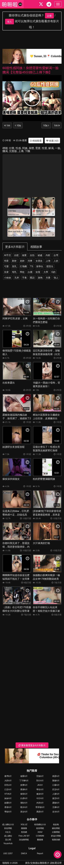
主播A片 (56, 807)
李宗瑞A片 (40, 807)
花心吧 (8, 839)
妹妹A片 (8, 798)
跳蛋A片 (56, 776)
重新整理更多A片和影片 (33, 745)
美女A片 (24, 811)
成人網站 (8, 835)
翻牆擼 (40, 839)
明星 (6, 260)
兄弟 (16, 277)
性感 (18, 148)
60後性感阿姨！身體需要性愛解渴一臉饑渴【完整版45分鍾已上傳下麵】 (30, 69)
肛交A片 (56, 789)
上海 (48, 260)
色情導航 (40, 828)
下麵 (27, 151)
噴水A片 (24, 807)
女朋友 (39, 260)
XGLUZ (24, 824)
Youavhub (7, 843)
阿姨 (24, 148)
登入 (9, 21)
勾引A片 (40, 798)
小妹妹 (7, 277)
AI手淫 (7, 255)
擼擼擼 (24, 828)
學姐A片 (8, 811)
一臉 (57, 148)
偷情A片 (24, 793)
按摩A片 (24, 784)
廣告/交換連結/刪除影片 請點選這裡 (43, 862)
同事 (30, 260)
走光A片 (56, 811)
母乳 (14, 271)
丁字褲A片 (24, 780)
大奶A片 (8, 780)
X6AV (40, 831)
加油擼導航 (24, 839)
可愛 (6, 266)
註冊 (49, 15)
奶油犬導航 (56, 835)
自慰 (16, 255)
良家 (6, 271)
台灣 (55, 255)
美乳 (14, 266)
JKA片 (40, 784)
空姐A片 (40, 776)
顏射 (14, 260)
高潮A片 (24, 789)
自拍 (32, 255)
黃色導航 (8, 828)
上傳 (20, 151)
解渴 (51, 148)
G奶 (53, 271)
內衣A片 (40, 802)
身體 (31, 148)
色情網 (24, 831)
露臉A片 (56, 802)
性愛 (44, 148)
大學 (45, 271)
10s (18, 125)
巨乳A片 (8, 784)
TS (31, 266)
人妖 (56, 260)
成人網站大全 (8, 824)
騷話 (32, 277)
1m (8, 125)
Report (40, 853)
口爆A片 (56, 784)
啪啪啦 (5, 862)
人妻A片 (56, 793)
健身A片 (40, 793)
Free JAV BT (24, 835)
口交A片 (8, 789)
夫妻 (48, 277)
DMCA (24, 853)
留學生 (39, 266)
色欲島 (56, 824)
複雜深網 (56, 839)
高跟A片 (40, 811)
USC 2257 (8, 853)
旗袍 (40, 277)
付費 (11, 148)
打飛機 (23, 266)
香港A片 (8, 807)
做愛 (24, 255)
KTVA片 (8, 793)
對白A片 (40, 780)
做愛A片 (24, 776)
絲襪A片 (8, 802)
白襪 (30, 271)
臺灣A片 (8, 776)
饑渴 (5, 151)
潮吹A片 (24, 802)
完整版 (13, 151)
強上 (56, 277)
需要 (38, 148)
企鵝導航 (56, 831)
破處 (40, 255)
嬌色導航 (56, 828)
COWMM (40, 835)
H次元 (8, 831)
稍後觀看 (37, 140)
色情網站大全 (40, 824)
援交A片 (56, 798)
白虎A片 (24, 798)
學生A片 (40, 789)
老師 (22, 260)
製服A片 (56, 780)
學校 (22, 271)
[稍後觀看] (58, 854)
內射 (48, 255)
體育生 (49, 266)
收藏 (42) (53, 140)
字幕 (24, 277)
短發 (38, 271)
